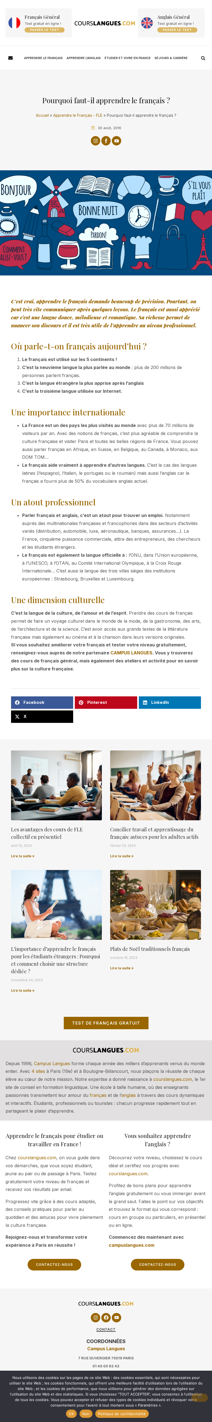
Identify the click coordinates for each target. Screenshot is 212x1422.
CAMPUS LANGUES (131, 653)
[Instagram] (95, 140)
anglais (128, 1095)
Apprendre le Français (43, 58)
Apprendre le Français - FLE (77, 115)
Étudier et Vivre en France (128, 58)
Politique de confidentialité (122, 1414)
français (98, 1095)
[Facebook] (106, 1317)
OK (71, 1414)
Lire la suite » (23, 856)
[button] (203, 58)
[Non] (199, 1398)
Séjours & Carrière (171, 58)
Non (86, 1414)
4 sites (38, 1071)
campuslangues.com (131, 1245)
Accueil (42, 115)
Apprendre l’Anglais (84, 58)
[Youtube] (116, 140)
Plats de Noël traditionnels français (150, 949)
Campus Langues (52, 1063)
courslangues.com (172, 1079)
